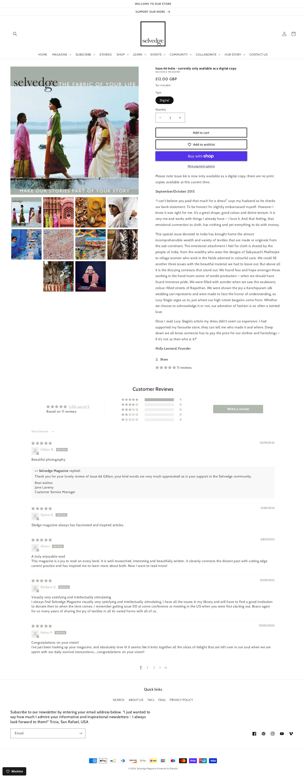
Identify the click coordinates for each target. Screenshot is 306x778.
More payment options (201, 166)
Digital (164, 100)
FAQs (161, 700)
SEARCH (118, 700)
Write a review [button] (238, 409)
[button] (15, 33)
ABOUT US (136, 700)
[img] (41, 443)
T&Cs (150, 700)
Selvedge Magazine (147, 768)
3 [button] (154, 668)
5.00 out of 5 (79, 407)
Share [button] (164, 359)
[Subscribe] (80, 733)
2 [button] (147, 668)
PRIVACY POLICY (181, 700)
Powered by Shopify (167, 768)
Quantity (160, 109)
